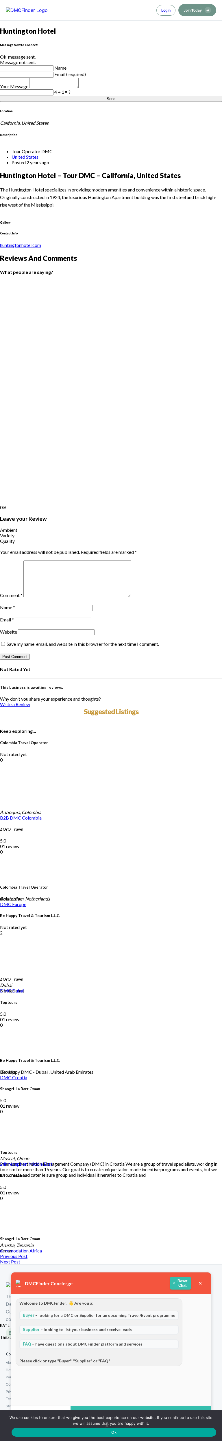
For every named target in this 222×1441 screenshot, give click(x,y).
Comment (11, 595)
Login (166, 10)
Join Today (197, 10)
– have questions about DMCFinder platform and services (83, 1343)
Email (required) (70, 74)
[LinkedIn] (11, 1333)
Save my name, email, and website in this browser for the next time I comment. (83, 644)
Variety (7, 535)
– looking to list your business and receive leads (77, 1329)
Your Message (14, 86)
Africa (35, 1250)
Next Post (10, 1261)
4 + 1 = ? (62, 92)
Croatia (19, 1077)
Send (111, 99)
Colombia (32, 817)
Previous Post (13, 1256)
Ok (113, 1432)
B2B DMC (11, 817)
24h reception (14, 1164)
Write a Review (15, 704)
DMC (6, 904)
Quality (7, 541)
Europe (19, 904)
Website (8, 631)
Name (60, 67)
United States (25, 157)
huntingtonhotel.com (20, 245)
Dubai (18, 990)
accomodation (14, 1250)
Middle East (40, 1164)
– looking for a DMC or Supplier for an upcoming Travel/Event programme (99, 1315)
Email (7, 619)
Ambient (8, 530)
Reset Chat (183, 1283)
